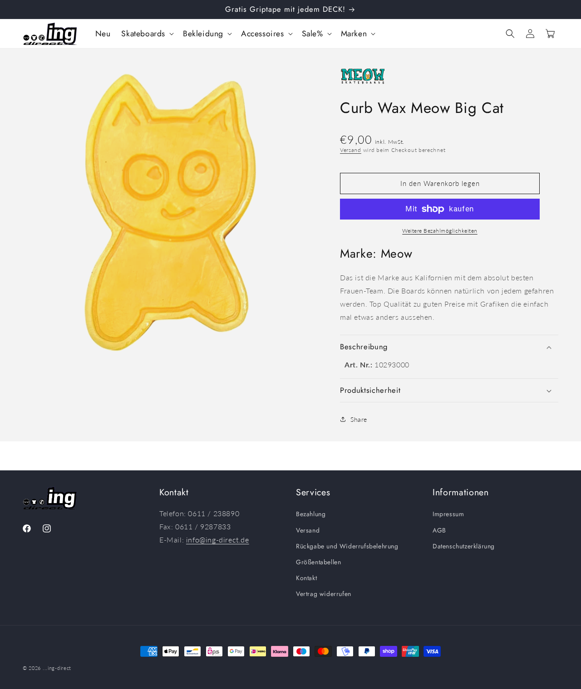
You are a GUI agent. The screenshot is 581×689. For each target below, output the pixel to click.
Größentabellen (318, 562)
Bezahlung (310, 513)
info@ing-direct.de (217, 539)
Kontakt (306, 577)
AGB (439, 530)
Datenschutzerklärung (464, 546)
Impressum (448, 513)
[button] (146, 33)
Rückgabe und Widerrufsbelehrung (347, 546)
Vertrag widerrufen (323, 593)
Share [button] (358, 419)
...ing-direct (57, 668)
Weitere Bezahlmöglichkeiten (440, 230)
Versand (350, 150)
